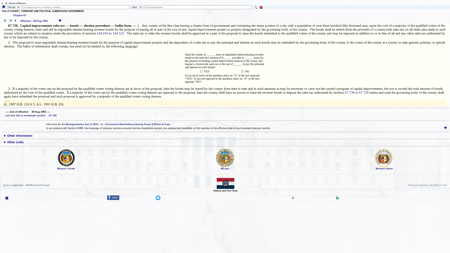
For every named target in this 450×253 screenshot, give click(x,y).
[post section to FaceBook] (113, 199)
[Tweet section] (158, 199)
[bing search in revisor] (337, 198)
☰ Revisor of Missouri (15, 3)
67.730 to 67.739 (357, 92)
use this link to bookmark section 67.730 (31, 115)
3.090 (80, 128)
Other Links (15, 142)
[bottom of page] (60, 21)
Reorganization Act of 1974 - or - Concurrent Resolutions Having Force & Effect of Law (118, 124)
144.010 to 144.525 (110, 33)
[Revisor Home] (7, 198)
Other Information (19, 135)
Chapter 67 (19, 15)
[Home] (3, 7)
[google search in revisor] (293, 198)
